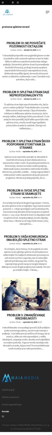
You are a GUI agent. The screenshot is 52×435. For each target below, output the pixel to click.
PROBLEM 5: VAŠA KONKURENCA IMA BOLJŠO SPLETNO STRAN (26, 238)
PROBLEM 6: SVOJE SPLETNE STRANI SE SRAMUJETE (26, 192)
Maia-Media (16, 50)
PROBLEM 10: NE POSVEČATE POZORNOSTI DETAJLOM (26, 44)
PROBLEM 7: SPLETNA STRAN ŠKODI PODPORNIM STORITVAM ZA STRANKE (26, 144)
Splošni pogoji (8, 390)
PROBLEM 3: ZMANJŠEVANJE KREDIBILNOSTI (26, 316)
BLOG (39, 50)
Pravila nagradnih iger (12, 404)
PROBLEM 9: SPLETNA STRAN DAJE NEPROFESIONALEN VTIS (26, 93)
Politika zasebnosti (10, 397)
